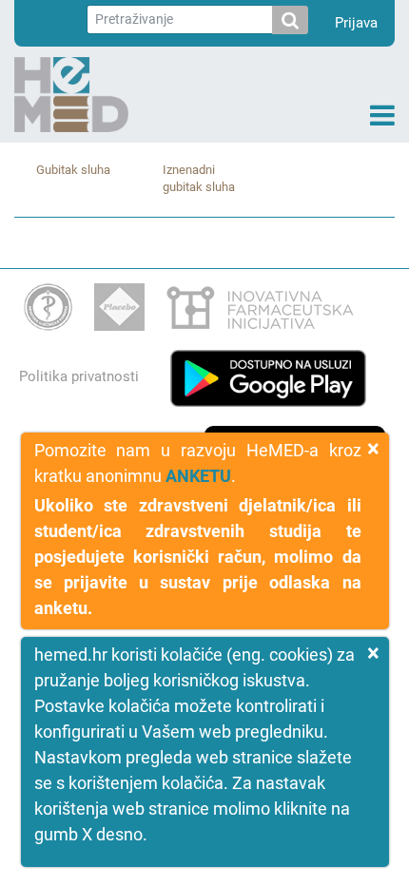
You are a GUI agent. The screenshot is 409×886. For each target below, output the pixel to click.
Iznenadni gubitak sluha (199, 179)
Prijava (356, 22)
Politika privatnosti (79, 376)
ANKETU (198, 476)
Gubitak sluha (73, 170)
